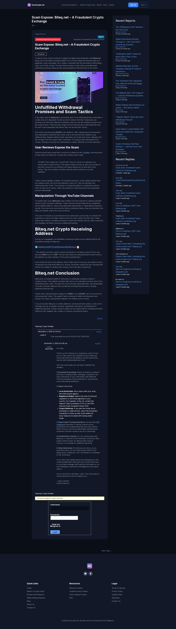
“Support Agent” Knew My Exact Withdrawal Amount (129, 118)
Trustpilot (86, 152)
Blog (28, 601)
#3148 (99, 319)
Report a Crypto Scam (87, 5)
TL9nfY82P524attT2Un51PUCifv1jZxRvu (130, 181)
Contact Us (31, 608)
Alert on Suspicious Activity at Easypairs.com (128, 270)
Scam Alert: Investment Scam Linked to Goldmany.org (128, 169)
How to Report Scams (78, 595)
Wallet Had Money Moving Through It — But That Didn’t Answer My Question (128, 42)
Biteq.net (43, 34)
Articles (99, 5)
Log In (55, 532)
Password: (55, 515)
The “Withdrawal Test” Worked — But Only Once (130, 28)
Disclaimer (116, 598)
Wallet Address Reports (36, 598)
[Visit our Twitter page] (85, 574)
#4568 (97, 344)
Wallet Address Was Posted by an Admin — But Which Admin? (130, 106)
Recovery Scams (75, 588)
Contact (111, 5)
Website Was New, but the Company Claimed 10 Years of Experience (128, 69)
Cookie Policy (117, 595)
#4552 (98, 332)
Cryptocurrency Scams (78, 591)
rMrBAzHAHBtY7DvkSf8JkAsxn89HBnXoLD (57, 247)
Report (101, 37)
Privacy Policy (117, 591)
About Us (30, 604)
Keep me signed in (56, 525)
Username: (55, 505)
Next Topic (107, 551)
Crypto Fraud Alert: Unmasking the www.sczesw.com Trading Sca (130, 245)
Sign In (143, 5)
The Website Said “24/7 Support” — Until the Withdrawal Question (130, 94)
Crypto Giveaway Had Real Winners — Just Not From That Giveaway (129, 146)
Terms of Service (118, 588)
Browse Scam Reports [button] (69, 5)
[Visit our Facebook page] (91, 574)
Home (29, 588)
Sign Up (133, 5)
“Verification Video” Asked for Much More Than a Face (128, 55)
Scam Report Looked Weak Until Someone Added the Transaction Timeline (129, 132)
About (105, 5)
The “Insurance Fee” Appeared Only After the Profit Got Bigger (129, 82)
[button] (78, 4)
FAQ (71, 598)
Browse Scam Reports (35, 595)
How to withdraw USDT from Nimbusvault (128, 207)
